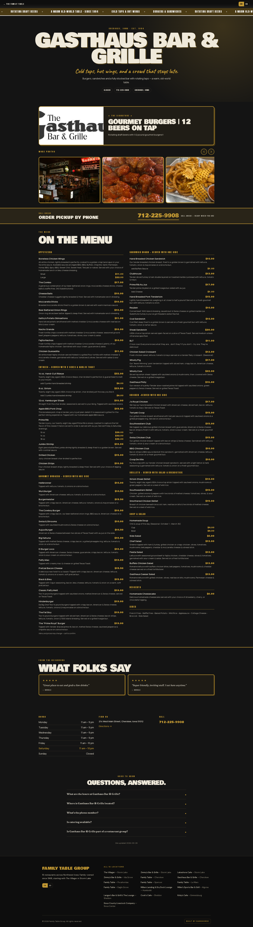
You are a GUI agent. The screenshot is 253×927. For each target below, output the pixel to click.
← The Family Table (14, 4)
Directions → (105, 726)
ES (247, 4)
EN (241, 4)
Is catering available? (79, 822)
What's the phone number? (82, 812)
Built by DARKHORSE (197, 921)
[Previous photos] (204, 152)
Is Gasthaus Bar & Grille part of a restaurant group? (97, 831)
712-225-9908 (122, 90)
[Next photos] (211, 152)
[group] (126, 180)
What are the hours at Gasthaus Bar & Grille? (93, 794)
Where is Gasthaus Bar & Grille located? (91, 803)
